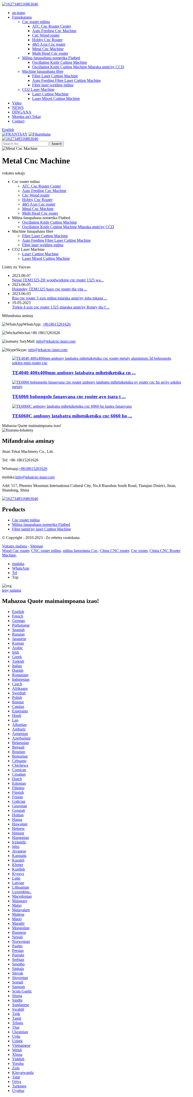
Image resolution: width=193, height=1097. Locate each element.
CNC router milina (46, 550)
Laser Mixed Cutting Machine (56, 98)
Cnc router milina (36, 22)
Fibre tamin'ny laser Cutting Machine (41, 529)
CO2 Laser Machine (38, 89)
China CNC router (114, 550)
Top (15, 577)
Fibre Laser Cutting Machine (55, 76)
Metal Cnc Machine (48, 49)
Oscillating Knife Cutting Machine (59, 62)
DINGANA (21, 112)
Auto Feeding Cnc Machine (54, 31)
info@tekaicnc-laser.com (55, 341)
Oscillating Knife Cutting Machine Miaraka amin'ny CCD (78, 67)
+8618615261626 (56, 324)
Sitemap (36, 546)
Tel (14, 573)
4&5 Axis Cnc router (48, 44)
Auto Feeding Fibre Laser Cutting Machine (66, 80)
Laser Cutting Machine (50, 94)
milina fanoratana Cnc (80, 550)
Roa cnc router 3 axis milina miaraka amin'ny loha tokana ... (59, 298)
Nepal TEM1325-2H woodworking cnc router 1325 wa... (58, 280)
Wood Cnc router (15, 550)
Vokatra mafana (14, 546)
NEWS (18, 107)
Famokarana (22, 17)
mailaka (18, 564)
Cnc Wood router (46, 35)
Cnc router (139, 550)
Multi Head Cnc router (50, 53)
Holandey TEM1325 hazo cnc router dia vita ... (49, 289)
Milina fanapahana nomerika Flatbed (51, 58)
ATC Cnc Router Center (51, 26)
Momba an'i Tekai (26, 116)
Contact (18, 121)
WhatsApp (20, 568)
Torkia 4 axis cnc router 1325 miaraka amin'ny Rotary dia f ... (61, 307)
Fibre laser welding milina (52, 85)
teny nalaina (11, 590)
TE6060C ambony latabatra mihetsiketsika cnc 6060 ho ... (72, 415)
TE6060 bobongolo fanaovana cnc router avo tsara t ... (69, 396)
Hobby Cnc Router (47, 40)
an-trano (18, 13)
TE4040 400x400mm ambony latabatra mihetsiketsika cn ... (74, 372)
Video (17, 103)
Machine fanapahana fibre (42, 71)
